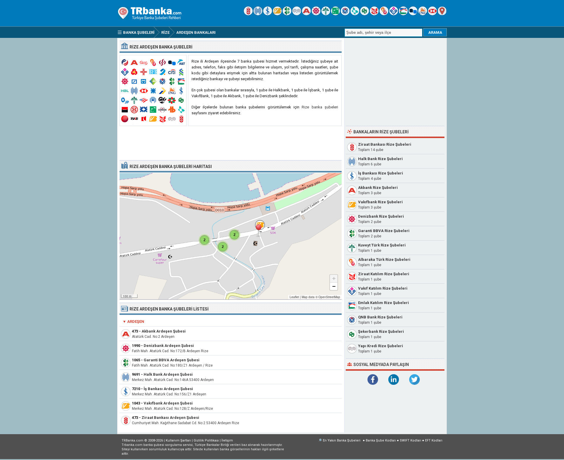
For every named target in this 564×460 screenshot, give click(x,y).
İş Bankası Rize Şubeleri (380, 173)
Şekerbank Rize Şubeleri (381, 331)
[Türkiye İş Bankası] (267, 14)
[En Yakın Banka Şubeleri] (442, 14)
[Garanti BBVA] (287, 14)
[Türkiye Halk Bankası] (258, 14)
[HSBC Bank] (432, 14)
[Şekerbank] (364, 14)
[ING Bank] (422, 14)
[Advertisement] (231, 143)
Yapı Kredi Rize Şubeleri (380, 346)
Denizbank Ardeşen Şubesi (169, 345)
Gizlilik (206, 440)
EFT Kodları (433, 440)
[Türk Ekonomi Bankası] (335, 14)
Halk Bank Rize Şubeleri (380, 159)
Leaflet (294, 297)
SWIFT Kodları (410, 440)
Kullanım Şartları (178, 440)
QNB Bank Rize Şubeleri (380, 317)
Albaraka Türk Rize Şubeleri (384, 259)
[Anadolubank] (413, 14)
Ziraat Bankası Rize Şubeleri (384, 144)
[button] (258, 231)
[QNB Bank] (345, 14)
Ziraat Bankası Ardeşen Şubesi (170, 417)
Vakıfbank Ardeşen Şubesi (168, 403)
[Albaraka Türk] (384, 14)
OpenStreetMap (329, 297)
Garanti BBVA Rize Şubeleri (383, 231)
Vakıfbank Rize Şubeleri (380, 202)
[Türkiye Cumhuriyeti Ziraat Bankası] (248, 14)
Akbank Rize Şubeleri (378, 187)
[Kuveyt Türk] (325, 14)
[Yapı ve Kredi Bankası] (296, 14)
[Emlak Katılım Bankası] (403, 14)
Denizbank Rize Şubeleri (381, 216)
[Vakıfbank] (277, 14)
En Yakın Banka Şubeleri (341, 440)
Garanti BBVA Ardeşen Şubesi (171, 360)
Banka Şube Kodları (381, 440)
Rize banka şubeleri (320, 107)
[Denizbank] (316, 14)
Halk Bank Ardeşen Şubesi (168, 374)
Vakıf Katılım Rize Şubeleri (382, 288)
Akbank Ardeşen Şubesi (164, 331)
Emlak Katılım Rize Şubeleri (383, 302)
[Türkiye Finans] (354, 14)
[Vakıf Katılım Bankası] (393, 14)
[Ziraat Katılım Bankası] (374, 14)
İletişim (227, 440)
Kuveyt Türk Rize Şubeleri (382, 245)
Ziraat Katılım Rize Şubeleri (383, 274)
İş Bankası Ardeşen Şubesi (168, 389)
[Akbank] (306, 14)
